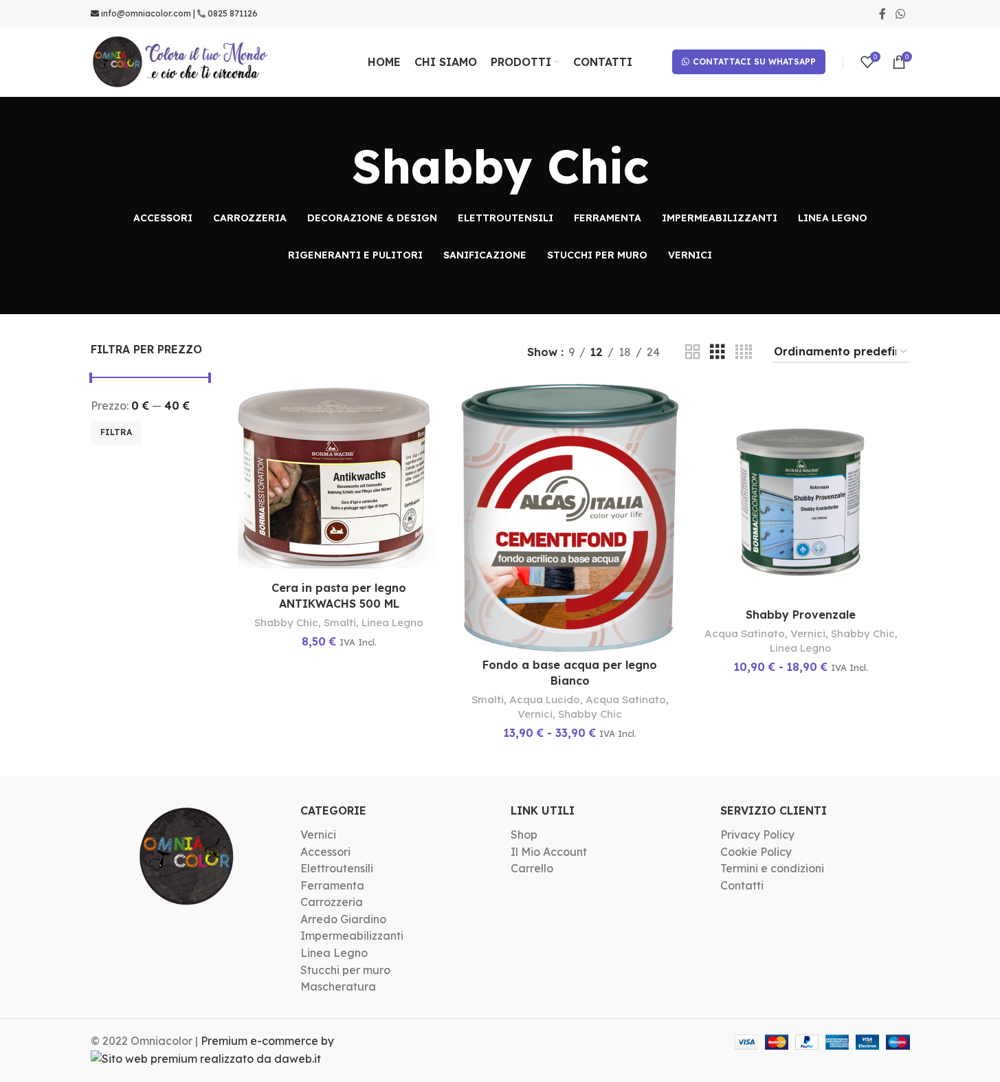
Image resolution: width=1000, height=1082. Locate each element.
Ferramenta (332, 885)
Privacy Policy (757, 834)
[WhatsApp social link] (900, 13)
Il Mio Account (549, 852)
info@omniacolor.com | (148, 13)
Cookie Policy (756, 852)
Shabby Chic (286, 622)
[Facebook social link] (882, 13)
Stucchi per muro (345, 970)
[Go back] (335, 166)
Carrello (532, 868)
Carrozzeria (331, 902)
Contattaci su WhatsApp (754, 61)
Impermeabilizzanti (351, 935)
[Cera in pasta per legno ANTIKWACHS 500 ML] (338, 479)
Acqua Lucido (544, 699)
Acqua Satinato (626, 699)
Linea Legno (392, 622)
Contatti (742, 885)
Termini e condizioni (772, 868)
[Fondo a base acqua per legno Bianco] (569, 518)
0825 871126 (233, 13)
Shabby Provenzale (801, 614)
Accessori (325, 852)
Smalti (340, 622)
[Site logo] (181, 60)
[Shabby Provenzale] (800, 492)
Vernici (535, 713)
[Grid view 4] (743, 352)
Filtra (116, 432)
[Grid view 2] (692, 352)
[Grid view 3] (717, 352)
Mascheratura (338, 986)
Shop (524, 834)
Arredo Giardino (343, 919)
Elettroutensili (336, 868)
